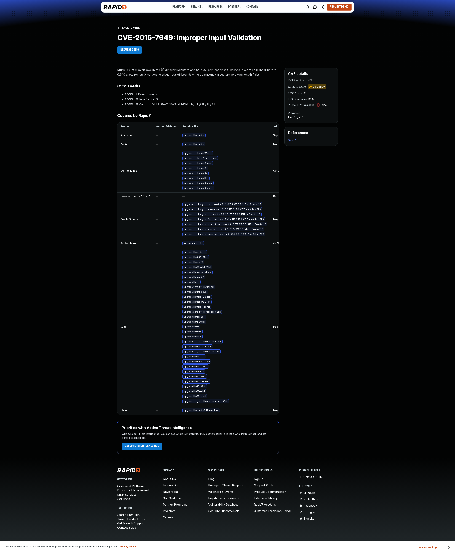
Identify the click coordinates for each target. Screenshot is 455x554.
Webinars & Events (221, 492)
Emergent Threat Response (226, 485)
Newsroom (170, 492)
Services (197, 6)
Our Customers (173, 498)
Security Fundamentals (223, 511)
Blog (211, 479)
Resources (215, 6)
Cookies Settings (427, 547)
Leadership (170, 485)
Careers (168, 517)
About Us (169, 479)
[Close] (449, 547)
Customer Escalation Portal (272, 511)
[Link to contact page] (315, 7)
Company (252, 6)
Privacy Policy (127, 546)
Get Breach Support (131, 523)
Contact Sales (126, 527)
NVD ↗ (292, 139)
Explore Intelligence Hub (142, 446)
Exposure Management (133, 490)
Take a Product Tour (131, 519)
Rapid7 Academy (265, 504)
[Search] (307, 7)
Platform (178, 6)
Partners (234, 6)
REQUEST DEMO (129, 49)
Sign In (258, 479)
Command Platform (130, 486)
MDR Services (126, 494)
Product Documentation (270, 492)
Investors (169, 511)
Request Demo (339, 6)
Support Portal (264, 485)
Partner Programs (175, 504)
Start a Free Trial (128, 515)
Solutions (123, 499)
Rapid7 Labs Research (223, 498)
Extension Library (265, 498)
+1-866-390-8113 (311, 477)
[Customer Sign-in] (322, 7)
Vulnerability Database (223, 504)
